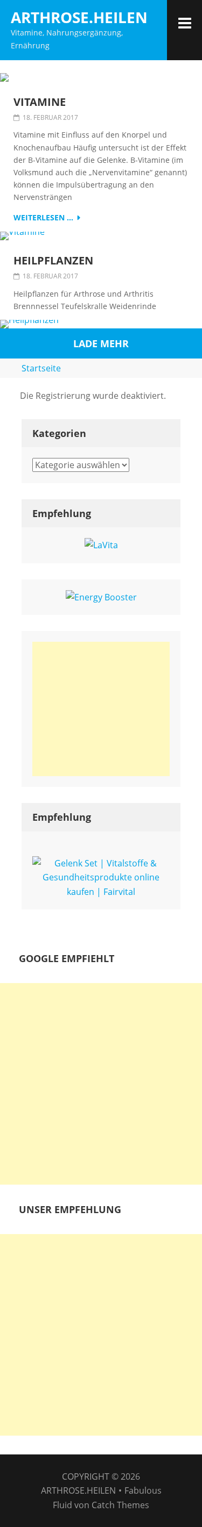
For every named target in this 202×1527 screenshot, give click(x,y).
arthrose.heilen (79, 17)
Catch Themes (120, 1505)
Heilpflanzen (53, 261)
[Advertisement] (101, 709)
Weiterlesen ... (43, 217)
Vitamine (39, 102)
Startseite (41, 368)
